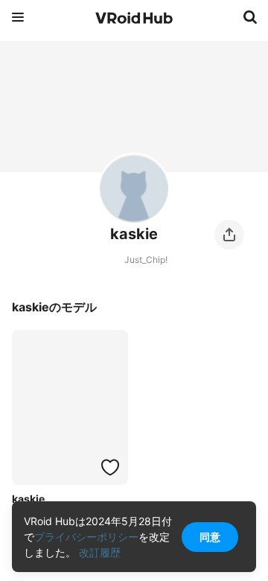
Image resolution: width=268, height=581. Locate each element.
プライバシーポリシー (86, 536)
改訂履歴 (100, 552)
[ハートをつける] (110, 467)
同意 (210, 536)
